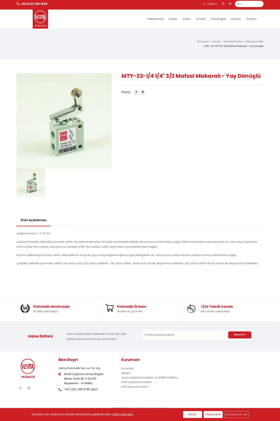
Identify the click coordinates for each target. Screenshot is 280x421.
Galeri (186, 19)
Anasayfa (203, 41)
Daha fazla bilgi (123, 414)
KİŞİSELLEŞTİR (213, 414)
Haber (173, 19)
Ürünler (201, 19)
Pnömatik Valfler (233, 41)
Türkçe (211, 3)
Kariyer (236, 19)
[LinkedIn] (230, 4)
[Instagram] (223, 4)
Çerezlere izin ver (236, 414)
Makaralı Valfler (254, 41)
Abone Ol (239, 334)
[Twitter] (142, 92)
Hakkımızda (155, 19)
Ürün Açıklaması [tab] (34, 220)
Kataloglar (218, 19)
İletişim (251, 19)
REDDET (192, 414)
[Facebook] (136, 92)
